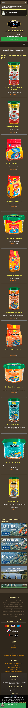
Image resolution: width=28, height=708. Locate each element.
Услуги (13, 645)
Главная (3, 49)
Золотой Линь (21, 614)
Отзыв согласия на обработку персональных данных (14, 655)
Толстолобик (9, 600)
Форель (4, 600)
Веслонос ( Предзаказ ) (14, 602)
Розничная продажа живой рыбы (13, 663)
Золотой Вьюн (13, 616)
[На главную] (14, 22)
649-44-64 (14, 30)
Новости (14, 649)
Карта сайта (22, 619)
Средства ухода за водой (13, 667)
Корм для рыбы (11, 49)
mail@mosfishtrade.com (14, 690)
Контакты (13, 651)
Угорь (8, 614)
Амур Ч (11, 614)
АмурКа (16, 604)
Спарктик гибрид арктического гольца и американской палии (13, 612)
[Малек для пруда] (14, 558)
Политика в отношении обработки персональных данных (13, 653)
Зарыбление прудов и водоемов (13, 671)
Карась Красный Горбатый (18, 600)
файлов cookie (22, 702)
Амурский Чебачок (18, 608)
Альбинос (20, 604)
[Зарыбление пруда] (14, 572)
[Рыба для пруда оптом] (14, 543)
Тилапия (16, 614)
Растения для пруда (13, 669)
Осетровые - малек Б (9, 604)
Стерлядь (22, 602)
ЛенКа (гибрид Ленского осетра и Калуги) (13, 606)
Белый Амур (5, 602)
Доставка (13, 647)
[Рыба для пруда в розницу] (14, 529)
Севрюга (4, 614)
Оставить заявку (14, 39)
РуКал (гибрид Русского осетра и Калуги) (13, 609)
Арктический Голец (9, 608)
